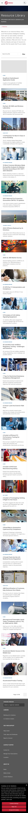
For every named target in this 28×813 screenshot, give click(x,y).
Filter (23, 54)
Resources (4, 26)
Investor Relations (8, 776)
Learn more (9, 799)
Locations (6, 757)
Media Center (7, 773)
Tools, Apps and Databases (10, 734)
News (5, 769)
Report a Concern (8, 738)
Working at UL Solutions (10, 715)
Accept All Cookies (14, 810)
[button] (2, 3)
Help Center (7, 730)
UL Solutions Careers (9, 718)
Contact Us (6, 750)
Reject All (14, 806)
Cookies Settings (14, 803)
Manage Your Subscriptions (10, 753)
